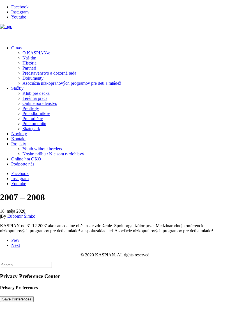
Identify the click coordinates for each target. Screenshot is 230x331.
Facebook (20, 6)
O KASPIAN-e (36, 52)
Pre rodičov (32, 118)
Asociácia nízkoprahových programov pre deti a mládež (71, 83)
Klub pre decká (36, 93)
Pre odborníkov (36, 113)
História (29, 63)
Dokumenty (32, 78)
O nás (16, 47)
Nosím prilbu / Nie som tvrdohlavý (53, 153)
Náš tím (29, 58)
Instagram (20, 12)
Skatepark (31, 128)
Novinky (19, 133)
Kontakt (18, 138)
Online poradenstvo (39, 103)
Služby (17, 88)
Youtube (18, 17)
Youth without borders (42, 148)
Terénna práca (34, 98)
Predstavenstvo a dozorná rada (49, 73)
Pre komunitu (34, 123)
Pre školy (30, 108)
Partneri (29, 68)
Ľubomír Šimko (21, 216)
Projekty (18, 143)
